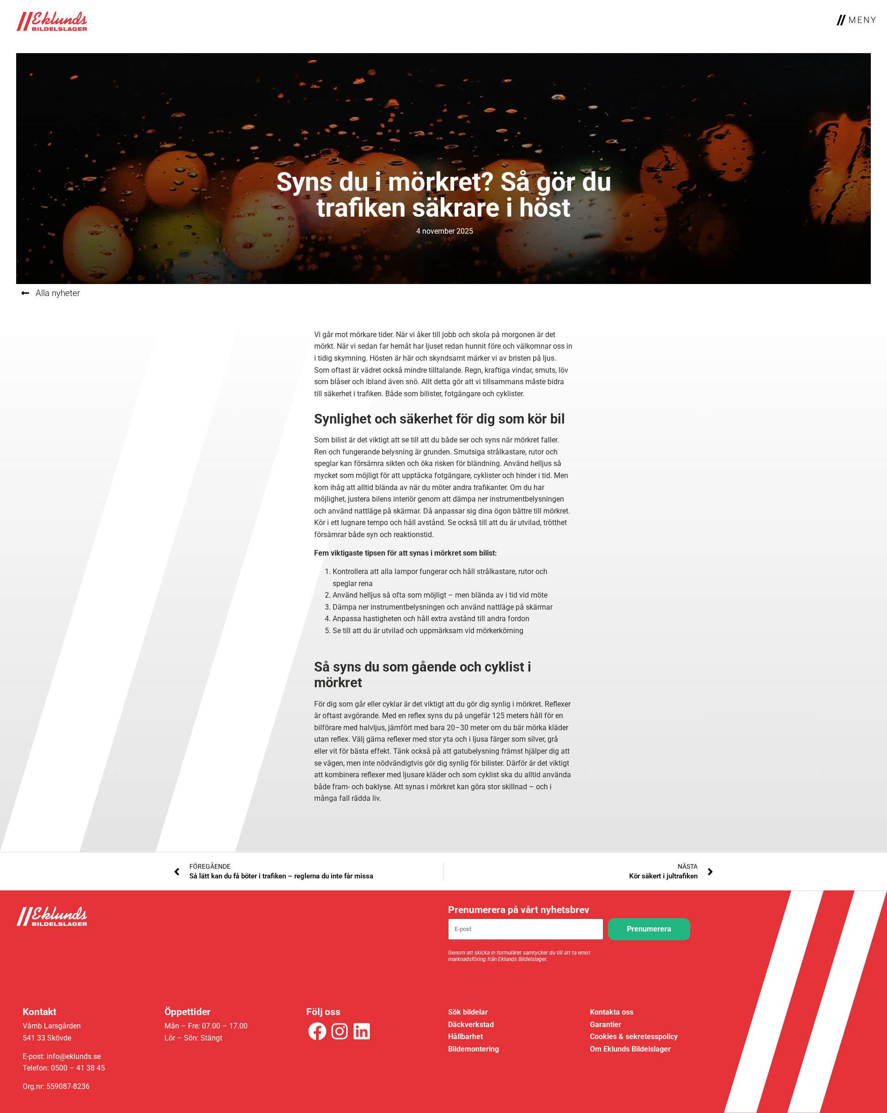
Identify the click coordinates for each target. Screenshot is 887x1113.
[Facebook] (317, 1031)
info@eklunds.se (74, 1056)
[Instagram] (339, 1031)
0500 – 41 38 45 (78, 1068)
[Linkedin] (362, 1031)
